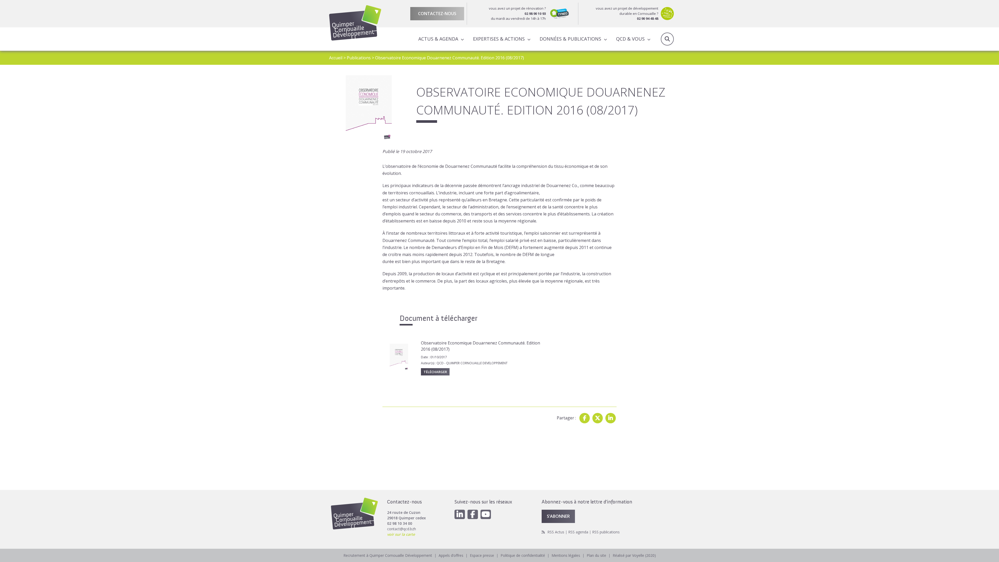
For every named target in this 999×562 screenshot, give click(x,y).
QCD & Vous (630, 39)
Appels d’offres (451, 555)
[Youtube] (486, 514)
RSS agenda (578, 531)
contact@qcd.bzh (401, 528)
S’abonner (558, 516)
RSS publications (606, 531)
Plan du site (596, 555)
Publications (359, 58)
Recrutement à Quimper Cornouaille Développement (387, 555)
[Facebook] (584, 418)
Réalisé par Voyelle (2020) (634, 555)
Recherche (667, 39)
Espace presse (482, 555)
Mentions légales (566, 555)
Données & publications (570, 39)
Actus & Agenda (438, 39)
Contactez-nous (437, 13)
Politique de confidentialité (523, 555)
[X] (597, 418)
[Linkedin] (610, 418)
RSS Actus (555, 531)
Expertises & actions (499, 39)
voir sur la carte (401, 534)
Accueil (335, 58)
